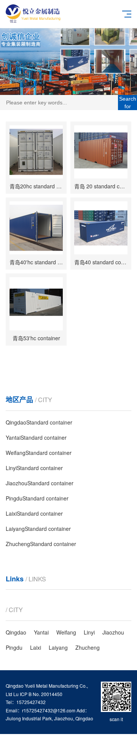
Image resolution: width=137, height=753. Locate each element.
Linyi (89, 632)
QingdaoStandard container (39, 422)
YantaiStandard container (36, 437)
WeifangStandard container (39, 452)
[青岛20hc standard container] (36, 151)
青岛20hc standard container (44, 186)
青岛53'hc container (36, 338)
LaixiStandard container (34, 513)
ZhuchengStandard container (41, 544)
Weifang (66, 632)
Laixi (35, 647)
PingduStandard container (37, 498)
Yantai (41, 632)
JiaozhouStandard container (39, 483)
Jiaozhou (113, 632)
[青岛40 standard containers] (100, 227)
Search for (127, 102)
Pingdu (14, 647)
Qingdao (16, 632)
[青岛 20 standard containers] (100, 151)
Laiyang (58, 647)
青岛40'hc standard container (45, 262)
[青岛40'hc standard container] (36, 227)
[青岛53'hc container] (36, 303)
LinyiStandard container (34, 468)
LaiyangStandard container (38, 528)
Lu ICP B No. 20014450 (37, 694)
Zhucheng (87, 647)
